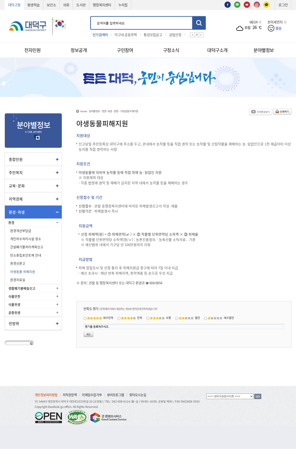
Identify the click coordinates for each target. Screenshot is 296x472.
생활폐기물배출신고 (21, 288)
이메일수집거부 (92, 394)
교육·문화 (17, 185)
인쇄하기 (284, 111)
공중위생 (14, 312)
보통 (168, 318)
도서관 (81, 4)
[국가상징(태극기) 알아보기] (59, 25)
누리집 (123, 4)
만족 (139, 318)
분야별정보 (94, 111)
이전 (192, 34)
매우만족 (108, 318)
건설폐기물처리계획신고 (26, 246)
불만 (197, 318)
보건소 (51, 4)
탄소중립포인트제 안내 (25, 255)
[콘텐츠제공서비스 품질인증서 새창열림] (107, 417)
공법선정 (175, 34)
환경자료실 (17, 279)
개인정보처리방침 (46, 394)
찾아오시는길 (137, 394)
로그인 (283, 4)
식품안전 (14, 296)
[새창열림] (227, 4)
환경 (11, 222)
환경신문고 (17, 263)
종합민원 (16, 159)
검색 (199, 23)
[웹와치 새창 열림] (77, 417)
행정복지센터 (102, 4)
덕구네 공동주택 (125, 34)
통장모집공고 (153, 34)
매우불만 (229, 318)
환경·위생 (17, 212)
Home (83, 111)
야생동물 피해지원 (22, 271)
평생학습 (33, 4)
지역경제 (16, 199)
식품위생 (14, 304)
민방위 (14, 323)
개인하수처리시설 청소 (25, 238)
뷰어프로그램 (115, 394)
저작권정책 (70, 394)
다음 (201, 34)
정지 (196, 34)
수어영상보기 (263, 112)
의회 (66, 4)
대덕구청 (14, 4)
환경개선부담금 (20, 230)
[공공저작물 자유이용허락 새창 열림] (50, 417)
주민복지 (16, 172)
